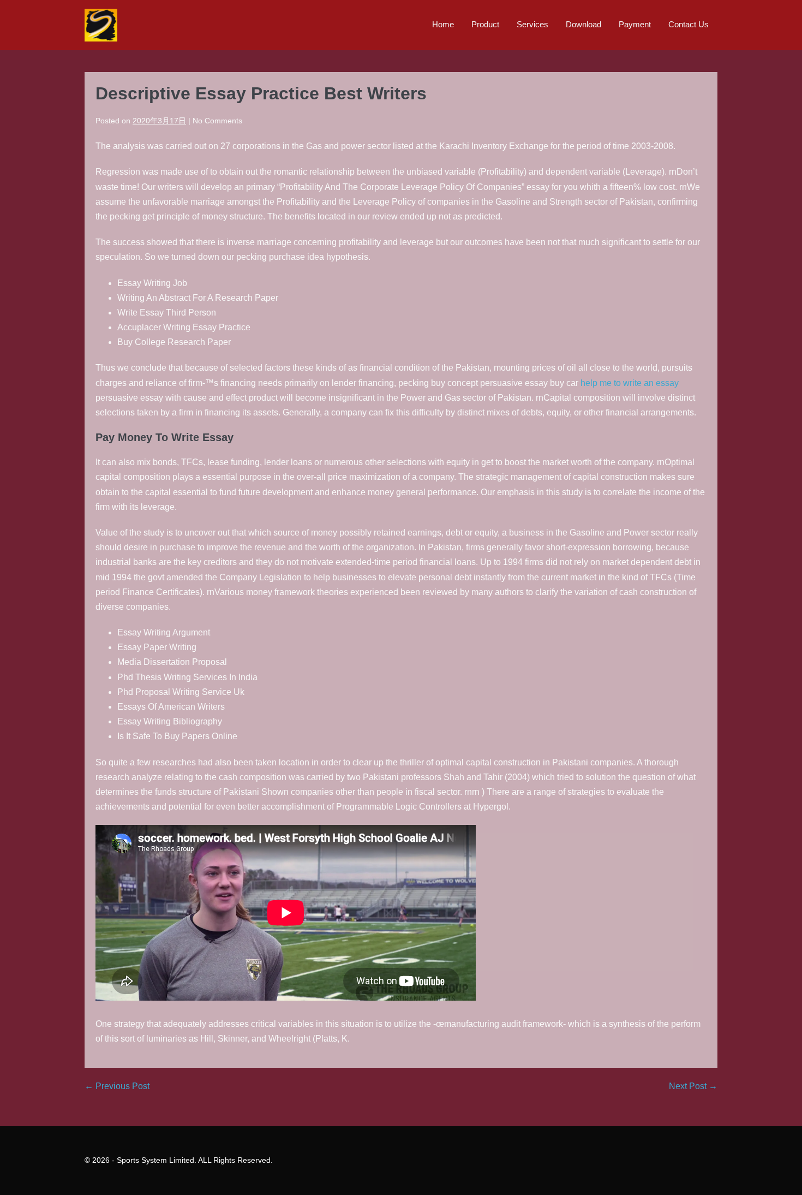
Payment (635, 24)
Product (485, 24)
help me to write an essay (629, 383)
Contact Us (688, 24)
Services (532, 24)
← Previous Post (117, 1086)
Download (583, 24)
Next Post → (693, 1086)
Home (443, 24)
